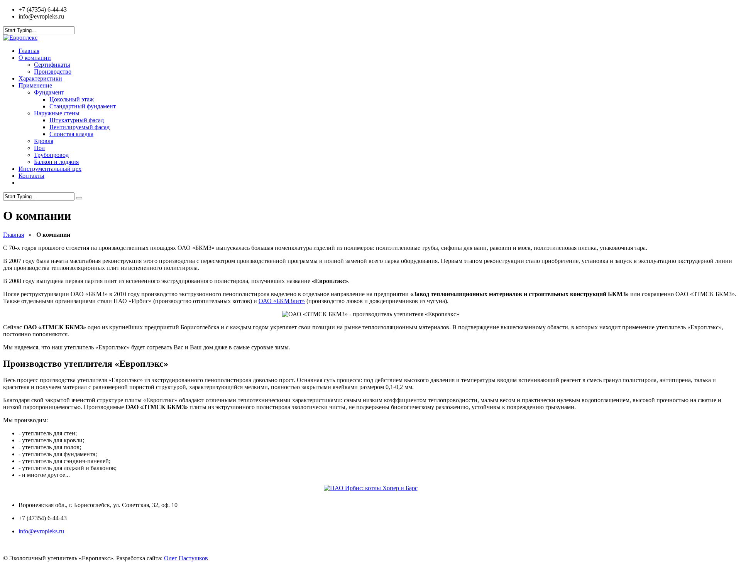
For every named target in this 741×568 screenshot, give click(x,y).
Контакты (31, 175)
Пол (39, 148)
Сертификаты (52, 64)
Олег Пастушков (186, 558)
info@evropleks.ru (41, 531)
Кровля (43, 141)
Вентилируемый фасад (79, 127)
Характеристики (40, 78)
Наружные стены (57, 113)
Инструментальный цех (50, 168)
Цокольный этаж (71, 99)
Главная (29, 50)
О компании (35, 57)
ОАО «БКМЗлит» (282, 301)
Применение (35, 85)
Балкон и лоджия (56, 161)
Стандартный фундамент (82, 106)
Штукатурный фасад (76, 120)
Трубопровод (51, 155)
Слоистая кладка (71, 134)
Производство (52, 71)
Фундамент (49, 92)
